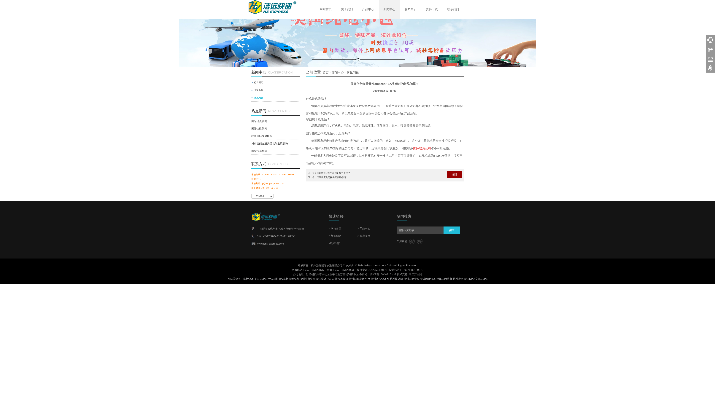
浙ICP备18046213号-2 (383, 274)
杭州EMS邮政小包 (359, 278)
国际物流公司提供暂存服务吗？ (332, 177)
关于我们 (347, 9)
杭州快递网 (396, 278)
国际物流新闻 (259, 121)
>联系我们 (335, 243)
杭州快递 (248, 278)
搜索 (452, 230)
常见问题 (353, 72)
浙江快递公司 (324, 278)
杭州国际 (409, 278)
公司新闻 (258, 90)
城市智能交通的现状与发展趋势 (269, 143)
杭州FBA (277, 278)
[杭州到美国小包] (357, 38)
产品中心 (368, 9)
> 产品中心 (364, 228)
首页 (326, 72)
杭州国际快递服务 (261, 136)
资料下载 (432, 9)
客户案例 (411, 9)
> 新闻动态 (335, 235)
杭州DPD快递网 (380, 278)
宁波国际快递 (428, 278)
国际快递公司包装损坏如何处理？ (333, 173)
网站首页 (326, 9)
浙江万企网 (415, 274)
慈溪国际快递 (444, 278)
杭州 (302, 278)
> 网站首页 (335, 228)
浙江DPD (469, 278)
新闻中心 (389, 9)
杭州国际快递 (291, 278)
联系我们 (453, 9)
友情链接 (260, 196)
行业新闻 (258, 82)
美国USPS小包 (263, 278)
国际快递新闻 (259, 128)
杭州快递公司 (340, 278)
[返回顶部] (710, 69)
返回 (454, 174)
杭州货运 (458, 278)
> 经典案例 (364, 235)
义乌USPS (481, 278)
